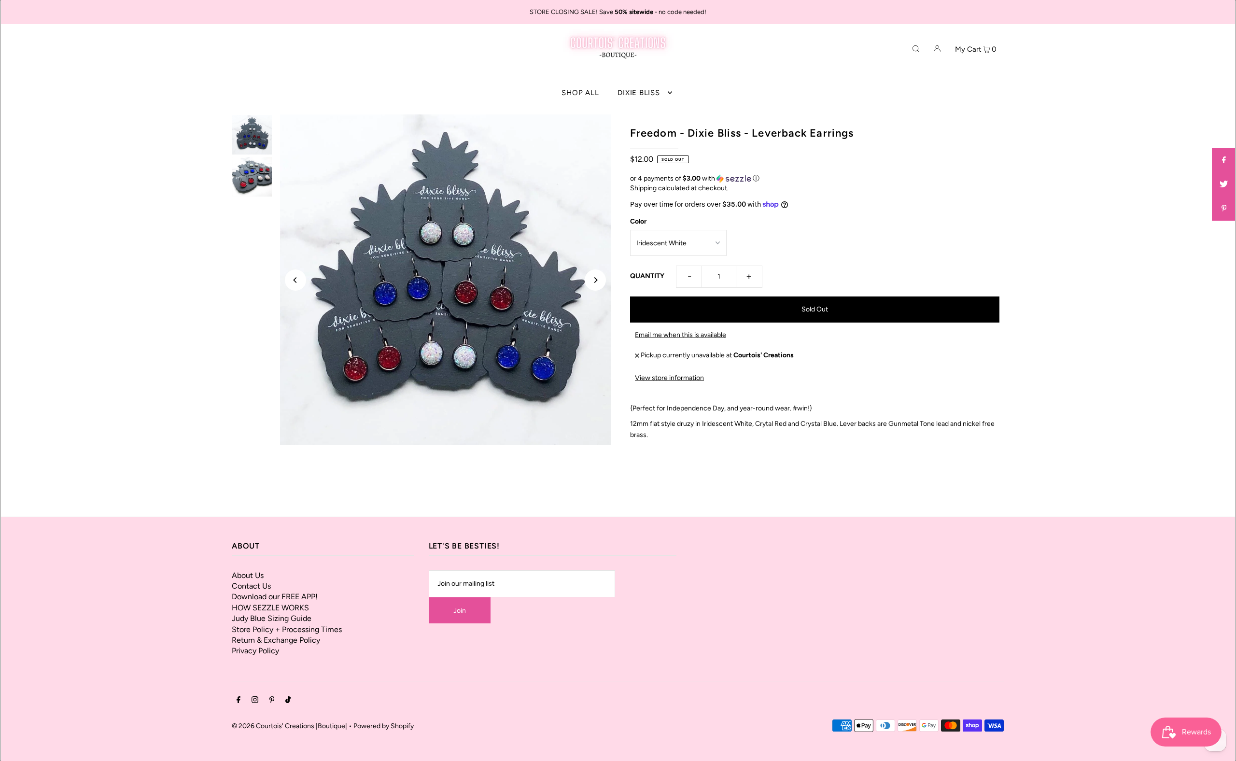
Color (638, 221)
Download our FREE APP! (275, 596)
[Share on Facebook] (1224, 160)
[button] (814, 178)
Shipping (643, 188)
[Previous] (295, 280)
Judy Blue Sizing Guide (271, 618)
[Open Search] (916, 48)
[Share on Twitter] (1224, 184)
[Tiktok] (288, 701)
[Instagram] (255, 701)
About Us (248, 575)
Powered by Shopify (383, 726)
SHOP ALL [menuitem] (580, 92)
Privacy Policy (255, 650)
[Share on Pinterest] (1224, 209)
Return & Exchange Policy (276, 640)
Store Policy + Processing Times (287, 629)
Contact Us (251, 586)
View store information (669, 378)
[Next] (595, 280)
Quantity (647, 276)
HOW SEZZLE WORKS (270, 607)
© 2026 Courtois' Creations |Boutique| (289, 726)
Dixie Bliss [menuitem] (639, 92)
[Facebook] (238, 701)
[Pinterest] (272, 701)
